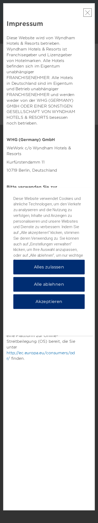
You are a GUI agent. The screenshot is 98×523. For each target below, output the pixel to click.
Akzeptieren (49, 301)
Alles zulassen (49, 267)
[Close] (87, 12)
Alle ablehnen (49, 284)
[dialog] (49, 261)
